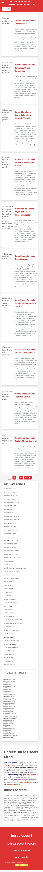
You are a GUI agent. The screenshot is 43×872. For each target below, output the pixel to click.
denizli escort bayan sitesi (10, 735)
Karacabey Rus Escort (11, 602)
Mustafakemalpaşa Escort (13, 620)
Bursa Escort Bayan (10, 513)
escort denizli (7, 683)
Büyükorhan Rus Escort (12, 557)
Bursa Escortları (10, 526)
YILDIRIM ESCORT (9, 658)
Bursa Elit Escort (10, 506)
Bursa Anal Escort (10, 492)
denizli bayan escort (9, 681)
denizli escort (7, 684)
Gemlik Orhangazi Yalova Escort (15, 568)
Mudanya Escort (9, 616)
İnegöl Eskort (8, 592)
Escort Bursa (8, 561)
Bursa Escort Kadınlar (12, 516)
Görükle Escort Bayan (11, 578)
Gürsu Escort (8, 582)
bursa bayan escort (22, 862)
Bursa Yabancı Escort (11, 551)
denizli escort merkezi (9, 718)
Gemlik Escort (9, 564)
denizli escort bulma (8, 725)
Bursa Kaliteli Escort (11, 540)
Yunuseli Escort (9, 665)
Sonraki (27, 477)
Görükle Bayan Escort (11, 571)
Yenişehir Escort (9, 654)
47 (21, 477)
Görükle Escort (9, 575)
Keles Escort (8, 609)
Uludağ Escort (9, 651)
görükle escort (21, 850)
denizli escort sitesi (8, 708)
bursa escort (20, 797)
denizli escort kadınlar (9, 699)
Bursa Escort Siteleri (11, 519)
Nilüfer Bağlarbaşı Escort (13, 623)
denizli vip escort (8, 711)
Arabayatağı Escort (10, 488)
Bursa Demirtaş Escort (12, 502)
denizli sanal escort (8, 696)
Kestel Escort (9, 613)
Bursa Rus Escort (10, 547)
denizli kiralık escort (8, 705)
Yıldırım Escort (9, 661)
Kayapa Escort (9, 606)
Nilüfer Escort (9, 627)
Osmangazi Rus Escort (11, 647)
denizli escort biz (8, 737)
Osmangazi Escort (10, 644)
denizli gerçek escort (9, 732)
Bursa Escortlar (10, 523)
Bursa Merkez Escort (11, 544)
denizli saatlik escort (9, 703)
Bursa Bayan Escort (10, 495)
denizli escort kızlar (8, 698)
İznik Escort (8, 595)
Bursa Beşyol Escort (11, 499)
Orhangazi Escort (10, 637)
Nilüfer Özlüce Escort (11, 630)
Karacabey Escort (10, 599)
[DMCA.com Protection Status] (21, 866)
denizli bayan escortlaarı (10, 716)
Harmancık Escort (10, 585)
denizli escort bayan (9, 679)
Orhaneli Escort (9, 633)
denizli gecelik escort (9, 701)
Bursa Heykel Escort (11, 537)
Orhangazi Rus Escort (11, 640)
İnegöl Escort (9, 589)
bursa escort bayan (22, 798)
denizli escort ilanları (9, 694)
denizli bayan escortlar (9, 713)
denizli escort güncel (9, 722)
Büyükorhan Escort (11, 554)
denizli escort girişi (8, 720)
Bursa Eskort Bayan (10, 530)
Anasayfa (6, 9)
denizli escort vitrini (8, 733)
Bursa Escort (8, 509)
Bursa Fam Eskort (10, 533)
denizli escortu (7, 693)
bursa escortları (21, 857)
